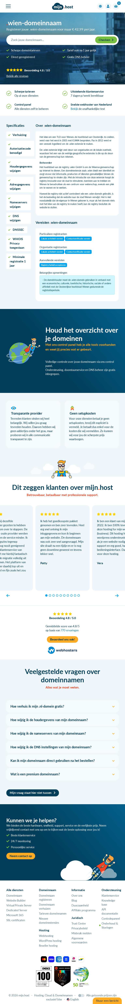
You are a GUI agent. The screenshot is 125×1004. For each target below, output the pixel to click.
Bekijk (74, 108)
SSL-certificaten (15, 920)
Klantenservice (110, 895)
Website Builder (16, 900)
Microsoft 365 (15, 915)
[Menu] (8, 6)
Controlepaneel (111, 918)
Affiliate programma (83, 910)
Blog (74, 900)
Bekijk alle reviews (17, 76)
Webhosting (46, 936)
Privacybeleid (79, 928)
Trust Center (78, 923)
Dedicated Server (16, 910)
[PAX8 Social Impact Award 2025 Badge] (62, 976)
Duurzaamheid (80, 905)
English (74, 999)
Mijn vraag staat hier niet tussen (31, 792)
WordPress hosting (50, 940)
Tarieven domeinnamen (52, 913)
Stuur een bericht (107, 1000)
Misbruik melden (81, 933)
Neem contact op (21, 856)
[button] (100, 6)
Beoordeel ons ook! (62, 639)
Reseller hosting (48, 945)
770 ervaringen (70, 630)
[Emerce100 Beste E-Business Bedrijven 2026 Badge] (44, 976)
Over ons (76, 895)
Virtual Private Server (19, 905)
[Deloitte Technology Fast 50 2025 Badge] (81, 976)
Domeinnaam (14, 895)
